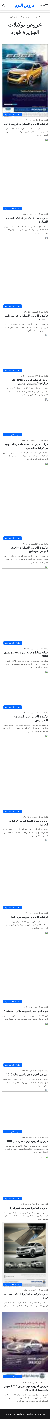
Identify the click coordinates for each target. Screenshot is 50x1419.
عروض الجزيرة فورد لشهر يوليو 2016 (27, 1074)
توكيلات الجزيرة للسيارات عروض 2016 (26, 123)
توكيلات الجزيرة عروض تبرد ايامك (29, 916)
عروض (34, 1414)
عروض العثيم (42, 1414)
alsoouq (43, 1383)
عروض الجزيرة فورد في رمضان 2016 (26, 1141)
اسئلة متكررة (8, 1414)
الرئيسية (35, 16)
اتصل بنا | (16, 1414)
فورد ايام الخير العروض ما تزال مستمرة (26, 1010)
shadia (43, 120)
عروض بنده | (25, 1414)
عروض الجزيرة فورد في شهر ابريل (28, 1207)
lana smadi (42, 1071)
